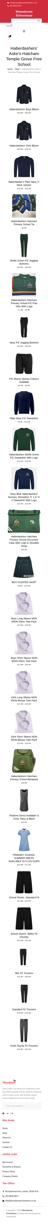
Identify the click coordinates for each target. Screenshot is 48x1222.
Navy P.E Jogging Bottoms (24, 342)
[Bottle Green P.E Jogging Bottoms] (24, 245)
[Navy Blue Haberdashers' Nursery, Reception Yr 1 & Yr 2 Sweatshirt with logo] (24, 478)
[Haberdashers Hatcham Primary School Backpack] (24, 761)
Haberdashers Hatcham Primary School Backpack (24, 778)
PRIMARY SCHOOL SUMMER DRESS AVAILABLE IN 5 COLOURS (24, 858)
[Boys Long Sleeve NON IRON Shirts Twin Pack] (24, 603)
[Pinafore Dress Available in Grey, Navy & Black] (24, 800)
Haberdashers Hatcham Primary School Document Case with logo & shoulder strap (24, 541)
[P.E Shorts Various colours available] (24, 363)
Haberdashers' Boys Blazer (24, 109)
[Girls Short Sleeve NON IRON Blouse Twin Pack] (24, 721)
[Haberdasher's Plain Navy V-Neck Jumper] (24, 166)
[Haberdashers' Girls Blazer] (24, 130)
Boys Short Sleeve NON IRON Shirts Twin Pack (24, 659)
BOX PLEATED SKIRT (24, 582)
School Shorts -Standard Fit (24, 897)
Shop (17, 69)
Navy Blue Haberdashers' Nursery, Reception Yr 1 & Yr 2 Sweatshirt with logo (24, 497)
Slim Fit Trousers (24, 973)
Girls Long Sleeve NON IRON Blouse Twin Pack (24, 699)
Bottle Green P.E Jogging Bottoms (24, 262)
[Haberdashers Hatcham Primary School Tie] (24, 206)
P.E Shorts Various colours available (24, 380)
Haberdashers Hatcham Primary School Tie (24, 223)
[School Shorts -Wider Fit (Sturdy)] (24, 918)
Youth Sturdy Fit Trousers (24, 1045)
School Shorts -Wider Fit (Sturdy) (24, 935)
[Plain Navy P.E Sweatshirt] (24, 403)
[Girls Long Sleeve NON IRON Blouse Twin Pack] (24, 682)
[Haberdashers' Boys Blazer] (24, 94)
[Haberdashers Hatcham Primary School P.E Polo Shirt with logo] (24, 284)
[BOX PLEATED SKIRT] (24, 567)
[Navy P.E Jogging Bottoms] (24, 327)
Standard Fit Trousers (24, 1009)
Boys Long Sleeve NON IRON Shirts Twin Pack (24, 620)
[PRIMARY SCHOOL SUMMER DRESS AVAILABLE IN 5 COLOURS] (24, 839)
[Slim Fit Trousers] (24, 958)
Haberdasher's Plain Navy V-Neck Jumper (24, 183)
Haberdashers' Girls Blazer (24, 145)
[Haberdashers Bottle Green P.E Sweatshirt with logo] (24, 439)
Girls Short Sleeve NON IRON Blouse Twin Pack (24, 738)
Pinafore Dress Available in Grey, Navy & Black (24, 817)
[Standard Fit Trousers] (24, 994)
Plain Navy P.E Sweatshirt (24, 418)
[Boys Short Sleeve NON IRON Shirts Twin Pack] (24, 642)
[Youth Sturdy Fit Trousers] (24, 1030)
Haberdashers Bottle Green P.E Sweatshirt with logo (24, 456)
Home (10, 69)
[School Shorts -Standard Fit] (24, 882)
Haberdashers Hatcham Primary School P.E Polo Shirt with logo (24, 303)
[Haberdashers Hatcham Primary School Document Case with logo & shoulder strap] (24, 521)
